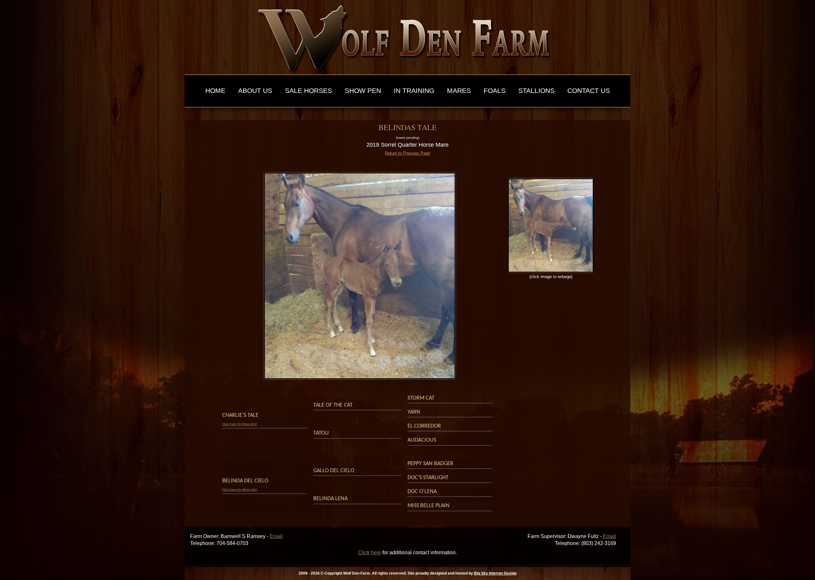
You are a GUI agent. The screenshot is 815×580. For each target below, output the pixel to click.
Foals (495, 90)
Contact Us (588, 90)
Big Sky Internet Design (495, 573)
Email (276, 536)
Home (215, 90)
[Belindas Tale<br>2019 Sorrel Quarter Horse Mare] (360, 276)
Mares (459, 90)
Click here (369, 552)
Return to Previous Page (407, 153)
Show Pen (363, 90)
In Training (414, 90)
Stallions (536, 90)
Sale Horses (308, 90)
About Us (255, 90)
